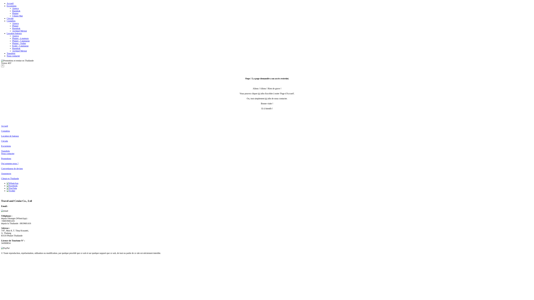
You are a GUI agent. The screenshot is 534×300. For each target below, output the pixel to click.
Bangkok (16, 11)
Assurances (6, 173)
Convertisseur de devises (12, 168)
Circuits (10, 18)
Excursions (11, 6)
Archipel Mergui (19, 31)
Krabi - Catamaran (20, 46)
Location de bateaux (10, 136)
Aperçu (15, 8)
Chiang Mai (17, 16)
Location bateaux (14, 33)
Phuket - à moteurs (20, 38)
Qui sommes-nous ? (9, 163)
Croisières (11, 21)
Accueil (10, 3)
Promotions (6, 158)
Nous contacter (13, 56)
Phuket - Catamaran (21, 41)
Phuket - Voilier (19, 43)
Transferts (11, 53)
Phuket (15, 13)
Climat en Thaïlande (10, 178)
